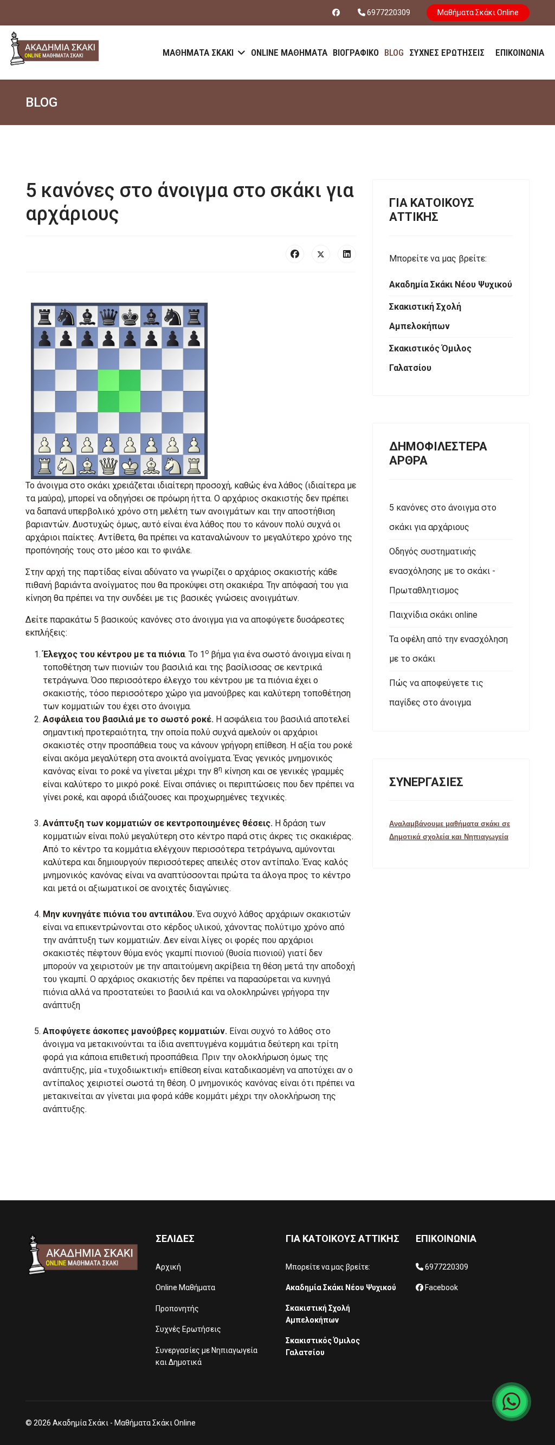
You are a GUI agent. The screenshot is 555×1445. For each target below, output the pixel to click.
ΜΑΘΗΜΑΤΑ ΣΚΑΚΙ (198, 52)
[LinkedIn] (347, 254)
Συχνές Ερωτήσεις (188, 1329)
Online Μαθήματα (185, 1287)
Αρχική (168, 1267)
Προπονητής (177, 1308)
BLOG (394, 52)
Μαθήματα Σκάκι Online (478, 12)
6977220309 (388, 12)
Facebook (441, 1287)
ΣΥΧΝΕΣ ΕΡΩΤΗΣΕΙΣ (447, 52)
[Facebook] (336, 12)
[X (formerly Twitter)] (321, 254)
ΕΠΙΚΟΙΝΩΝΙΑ (519, 52)
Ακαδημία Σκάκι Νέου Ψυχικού (341, 1287)
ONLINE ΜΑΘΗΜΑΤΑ (289, 52)
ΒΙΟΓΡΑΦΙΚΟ (356, 52)
